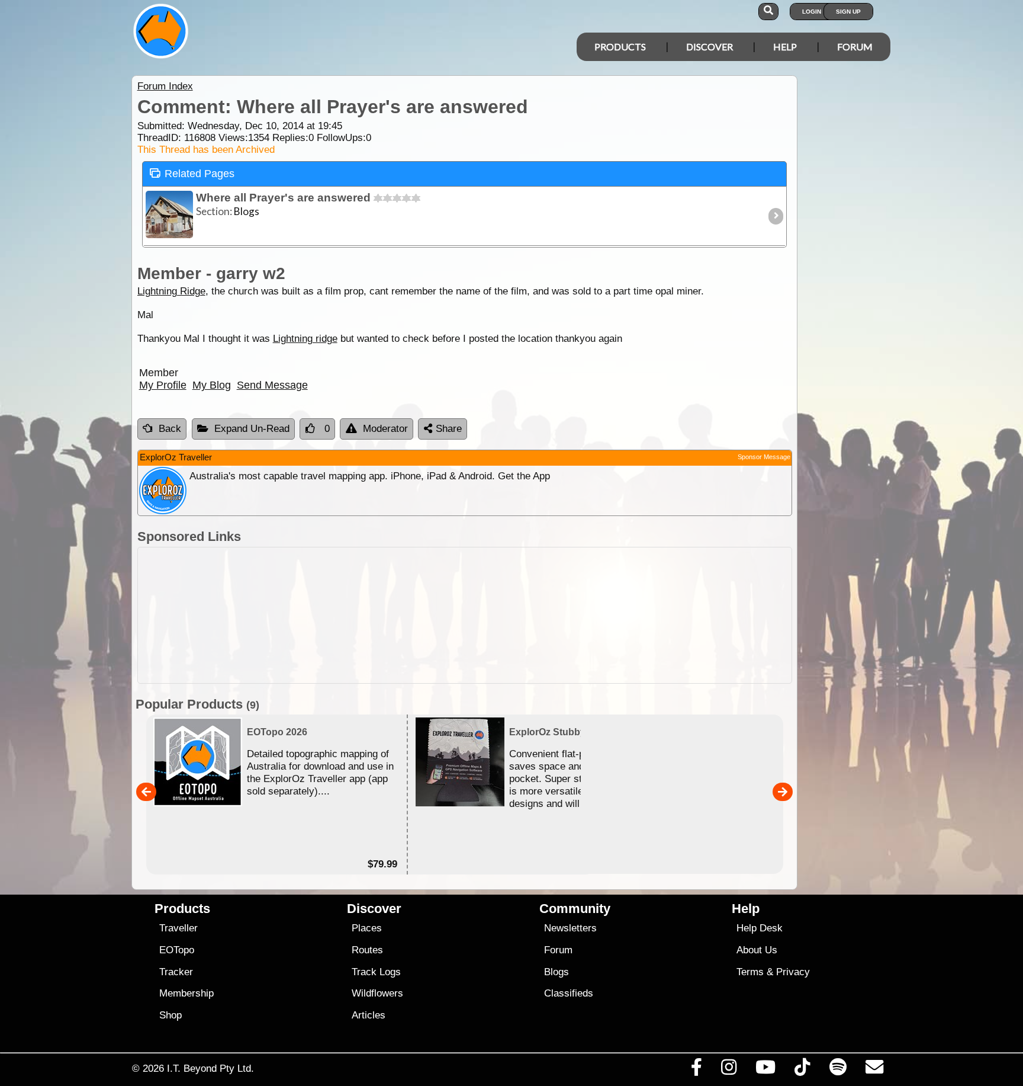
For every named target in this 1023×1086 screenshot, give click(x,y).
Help (785, 46)
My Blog (211, 385)
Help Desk (759, 928)
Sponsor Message (764, 456)
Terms (750, 972)
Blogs (556, 972)
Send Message (272, 385)
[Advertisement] (522, 615)
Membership (186, 993)
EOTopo (176, 950)
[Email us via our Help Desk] (874, 1070)
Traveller (178, 928)
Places (367, 928)
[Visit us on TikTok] (802, 1070)
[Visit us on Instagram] (728, 1070)
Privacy (793, 972)
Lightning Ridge (171, 291)
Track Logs (376, 972)
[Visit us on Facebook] (696, 1070)
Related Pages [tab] (199, 174)
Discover (709, 46)
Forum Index (165, 86)
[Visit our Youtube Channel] (765, 1070)
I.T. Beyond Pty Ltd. (210, 1068)
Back (170, 428)
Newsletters (570, 928)
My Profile (162, 385)
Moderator (385, 428)
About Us (756, 950)
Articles (368, 1015)
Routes (367, 950)
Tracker (176, 972)
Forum (855, 46)
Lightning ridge (305, 338)
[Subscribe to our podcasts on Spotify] (838, 1070)
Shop (170, 1015)
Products (620, 46)
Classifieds (568, 993)
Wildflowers (377, 993)
